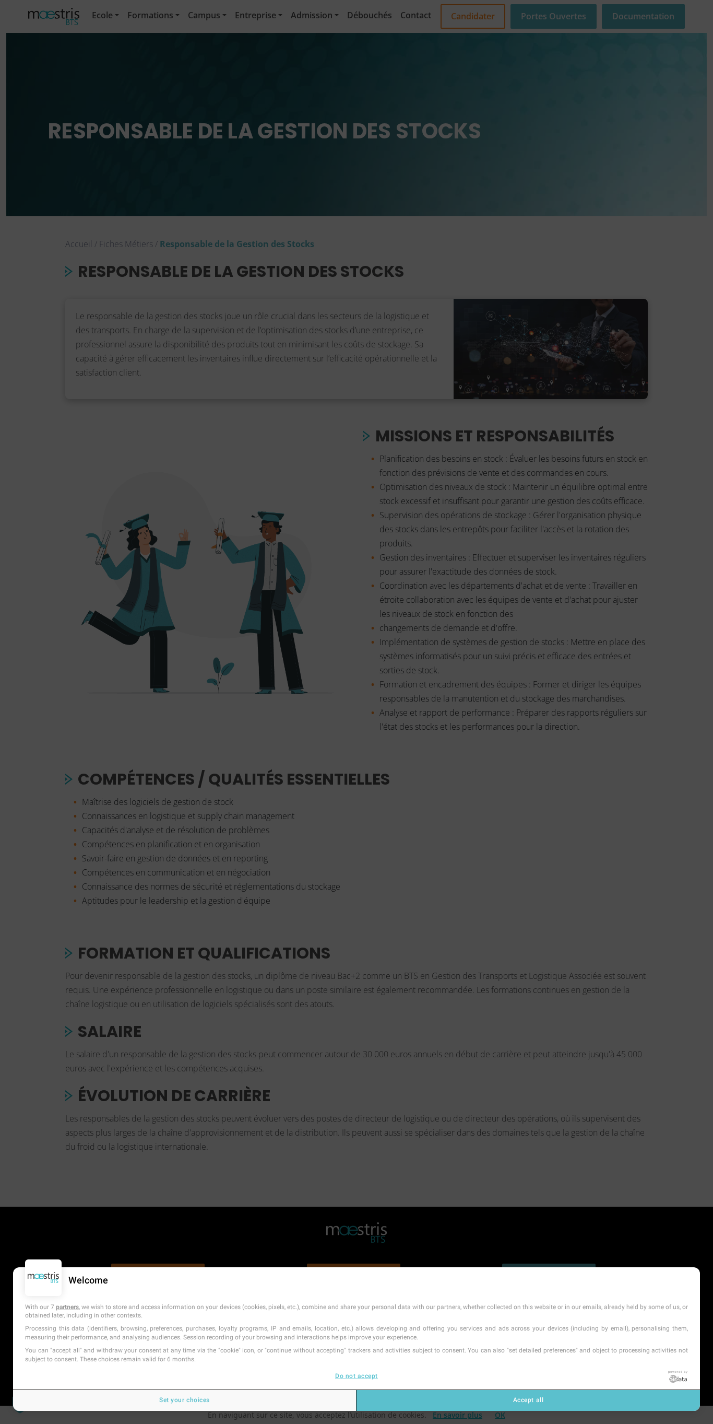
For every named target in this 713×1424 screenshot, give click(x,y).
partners (67, 1307)
